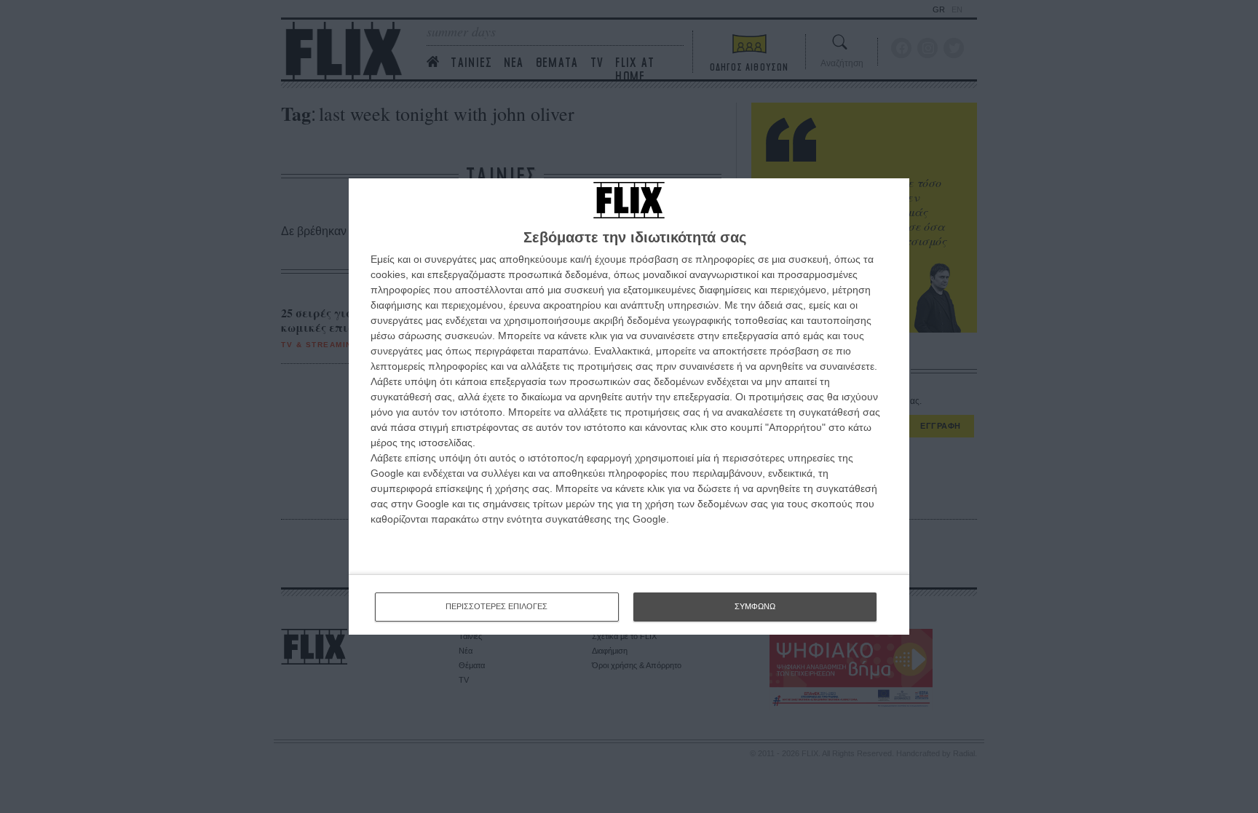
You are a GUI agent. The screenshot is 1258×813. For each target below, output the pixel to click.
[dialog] (629, 406)
